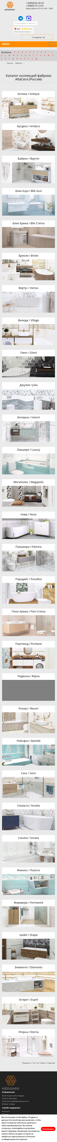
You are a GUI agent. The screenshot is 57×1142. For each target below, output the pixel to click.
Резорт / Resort (28, 708)
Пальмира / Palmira (28, 547)
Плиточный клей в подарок (13, 1096)
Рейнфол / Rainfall (28, 741)
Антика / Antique (28, 94)
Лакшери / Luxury (28, 450)
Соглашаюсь (48, 1129)
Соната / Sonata (28, 838)
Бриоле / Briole (28, 255)
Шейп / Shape (29, 935)
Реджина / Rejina (29, 676)
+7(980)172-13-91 (35, 5)
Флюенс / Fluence (28, 870)
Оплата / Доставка (9, 1098)
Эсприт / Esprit (28, 999)
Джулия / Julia (28, 385)
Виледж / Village (28, 320)
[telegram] (20, 18)
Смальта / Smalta (28, 805)
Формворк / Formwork (28, 902)
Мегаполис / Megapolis (28, 482)
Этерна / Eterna (28, 1032)
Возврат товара (8, 1104)
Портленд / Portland (28, 644)
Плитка (10, 63)
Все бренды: (6, 52)
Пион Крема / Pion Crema (28, 611)
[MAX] (28, 18)
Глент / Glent (28, 352)
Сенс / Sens (28, 773)
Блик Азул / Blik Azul (28, 191)
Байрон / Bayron (28, 158)
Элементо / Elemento (28, 967)
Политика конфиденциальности (15, 1101)
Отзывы (5, 1114)
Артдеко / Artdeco (28, 126)
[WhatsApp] (37, 18)
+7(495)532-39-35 (35, 3)
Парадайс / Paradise (28, 579)
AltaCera (18, 63)
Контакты (6, 1111)
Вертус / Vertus (28, 288)
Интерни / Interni (28, 417)
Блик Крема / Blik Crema (28, 223)
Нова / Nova (28, 514)
